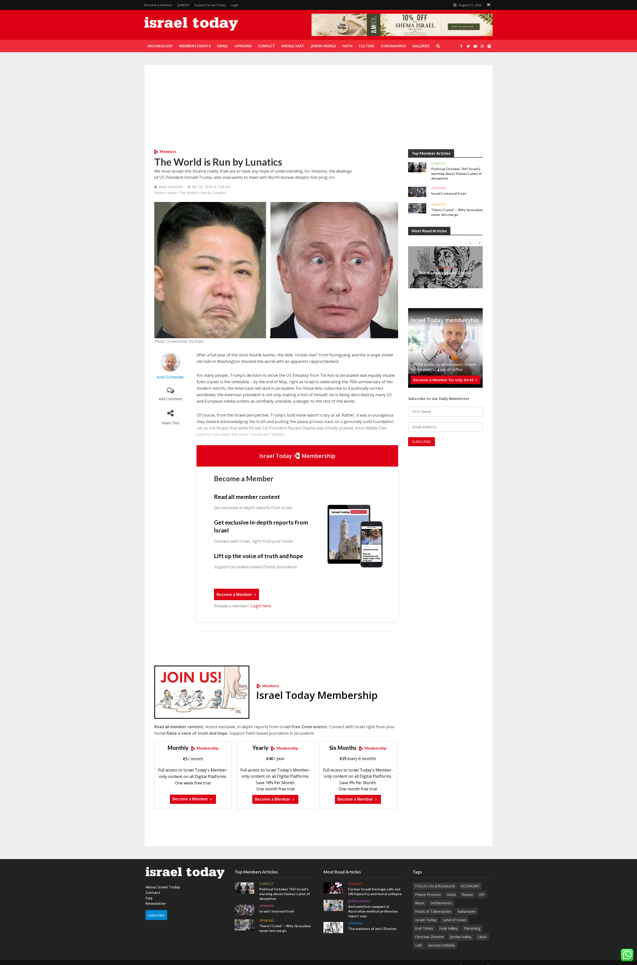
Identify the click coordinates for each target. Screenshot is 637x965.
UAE (418, 945)
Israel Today (426, 919)
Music (420, 902)
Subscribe (156, 915)
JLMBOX (183, 5)
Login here (261, 606)
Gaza (451, 894)
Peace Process (428, 894)
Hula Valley (448, 928)
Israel (171, 192)
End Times (424, 928)
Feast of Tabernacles (433, 911)
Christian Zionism (429, 936)
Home (159, 192)
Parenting (472, 928)
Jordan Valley (461, 936)
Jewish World (359, 901)
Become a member (158, 5)
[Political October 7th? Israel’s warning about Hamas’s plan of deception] (417, 166)
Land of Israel (454, 919)
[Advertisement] (318, 112)
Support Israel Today (210, 5)
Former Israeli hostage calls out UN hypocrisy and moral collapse (375, 891)
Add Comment (170, 398)
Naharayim (466, 911)
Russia (467, 894)
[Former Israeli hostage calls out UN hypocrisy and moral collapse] (333, 887)
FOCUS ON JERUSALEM (435, 885)
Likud (482, 936)
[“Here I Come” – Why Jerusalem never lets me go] (417, 207)
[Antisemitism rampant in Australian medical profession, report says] (333, 904)
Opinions (438, 188)
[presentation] (470, 243)
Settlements (441, 902)
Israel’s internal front (448, 193)
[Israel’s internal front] (417, 191)
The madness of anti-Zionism (446, 272)
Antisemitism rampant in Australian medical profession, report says (373, 911)
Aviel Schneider (171, 186)
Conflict (438, 163)
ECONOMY (470, 885)
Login (235, 5)
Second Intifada (441, 945)
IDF (482, 894)
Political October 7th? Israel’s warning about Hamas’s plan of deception (456, 173)
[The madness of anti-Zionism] (333, 926)
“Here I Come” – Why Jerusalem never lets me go (457, 212)
